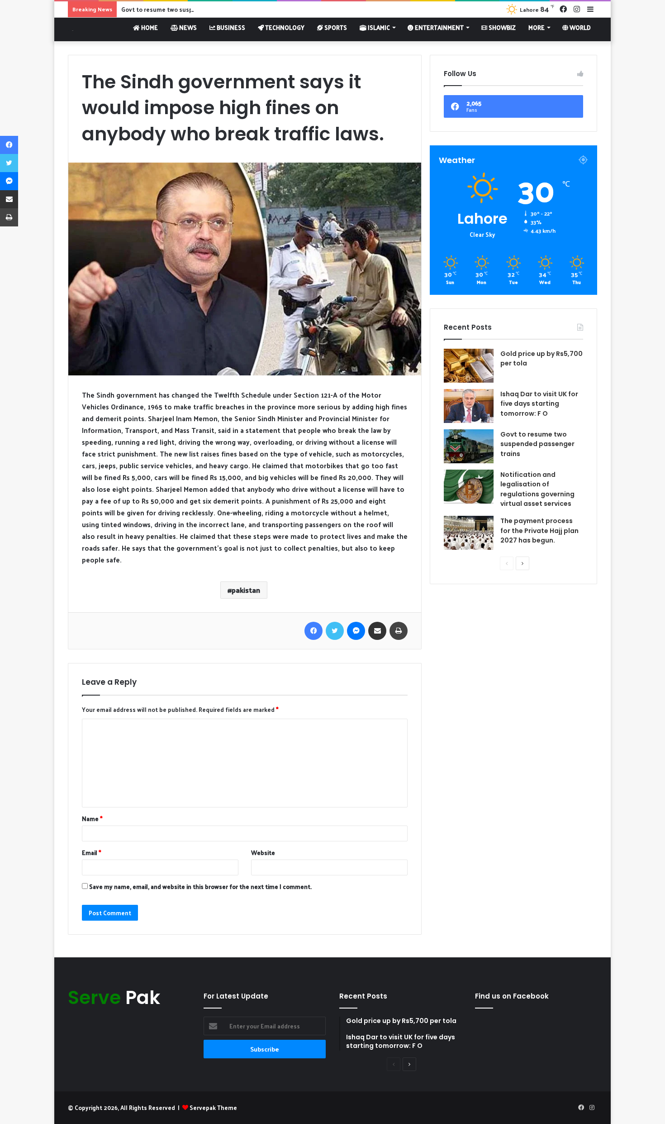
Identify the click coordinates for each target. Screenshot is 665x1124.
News (187, 27)
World (579, 27)
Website (263, 852)
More (536, 27)
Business (230, 27)
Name (92, 818)
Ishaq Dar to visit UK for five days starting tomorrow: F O (539, 403)
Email (91, 852)
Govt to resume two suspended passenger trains (190, 9)
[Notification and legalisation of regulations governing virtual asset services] (469, 487)
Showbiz (501, 27)
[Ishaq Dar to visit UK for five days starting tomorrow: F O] (469, 406)
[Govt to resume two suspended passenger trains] (469, 446)
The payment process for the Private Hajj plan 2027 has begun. (539, 530)
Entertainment (438, 27)
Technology (284, 27)
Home (149, 27)
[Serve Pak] (70, 29)
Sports (335, 27)
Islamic (378, 27)
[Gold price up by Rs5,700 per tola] (469, 366)
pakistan (246, 589)
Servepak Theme (213, 1107)
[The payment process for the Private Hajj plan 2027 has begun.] (469, 533)
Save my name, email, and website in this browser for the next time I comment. (200, 886)
